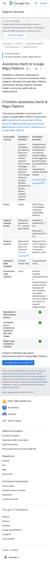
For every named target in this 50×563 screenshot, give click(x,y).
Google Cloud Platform (12, 530)
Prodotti (18, 44)
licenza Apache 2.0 (37, 379)
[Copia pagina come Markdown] (36, 68)
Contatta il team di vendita (16, 362)
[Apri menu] (4, 3)
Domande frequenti (10, 436)
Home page (7, 44)
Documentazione (13, 47)
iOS (3, 465)
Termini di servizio (10, 499)
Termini (5, 550)
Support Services (13, 12)
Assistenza (7, 495)
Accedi (43, 3)
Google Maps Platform (34, 44)
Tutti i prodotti (8, 539)
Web (4, 470)
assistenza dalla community (28, 123)
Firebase (6, 526)
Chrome (5, 521)
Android (5, 461)
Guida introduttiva (10, 444)
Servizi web (7, 474)
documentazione (14, 120)
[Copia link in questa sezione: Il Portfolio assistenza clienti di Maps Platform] (27, 106)
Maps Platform (28, 3)
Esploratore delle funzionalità (15, 440)
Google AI (6, 534)
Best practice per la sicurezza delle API (19, 449)
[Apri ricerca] (36, 3)
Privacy (15, 550)
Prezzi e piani (8, 486)
